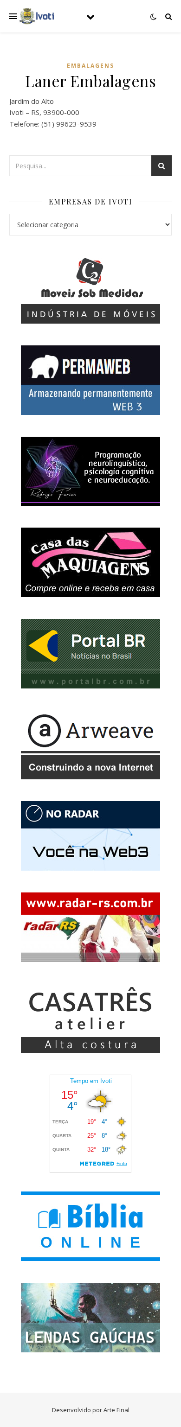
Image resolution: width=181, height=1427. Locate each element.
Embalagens (90, 66)
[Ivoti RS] (37, 16)
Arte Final (116, 1410)
